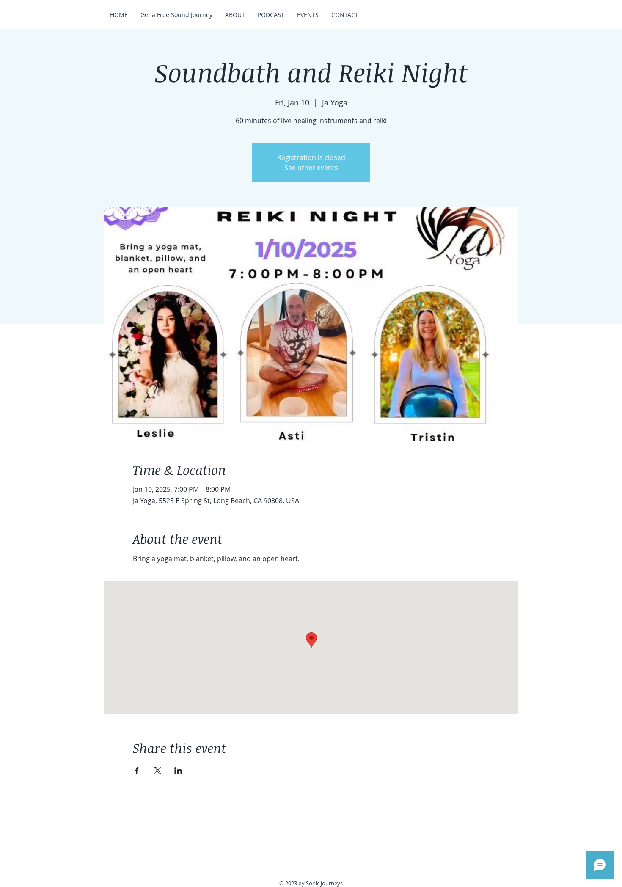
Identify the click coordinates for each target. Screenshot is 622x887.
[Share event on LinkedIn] (178, 770)
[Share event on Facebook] (137, 770)
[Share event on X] (158, 770)
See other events (311, 167)
